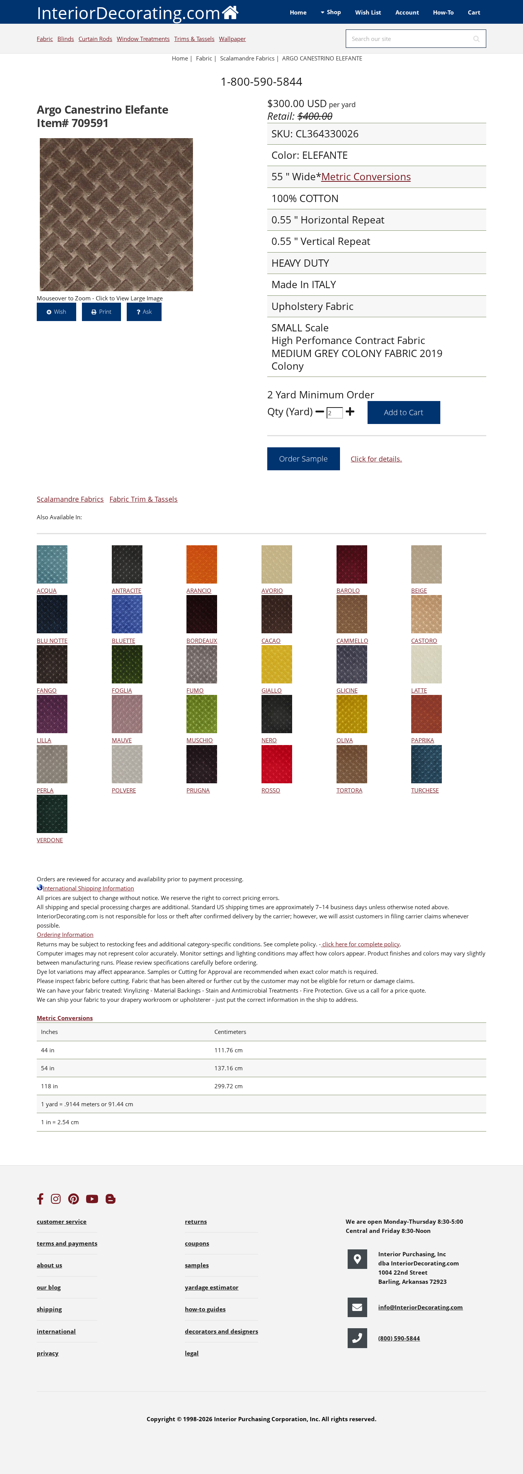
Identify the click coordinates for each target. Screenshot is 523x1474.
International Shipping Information (88, 888)
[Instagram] (56, 1201)
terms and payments (67, 1243)
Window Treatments (143, 38)
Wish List (368, 12)
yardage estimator (212, 1287)
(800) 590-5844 (399, 1338)
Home (298, 12)
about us (49, 1265)
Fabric (45, 38)
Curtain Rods (95, 38)
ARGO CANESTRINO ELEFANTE (322, 58)
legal (192, 1353)
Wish (60, 311)
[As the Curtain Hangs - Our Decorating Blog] (111, 1201)
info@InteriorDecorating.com (420, 1307)
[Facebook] (40, 1201)
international (56, 1331)
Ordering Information (65, 934)
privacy (48, 1353)
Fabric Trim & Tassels (144, 499)
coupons (197, 1243)
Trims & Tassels (194, 38)
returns (196, 1221)
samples (197, 1265)
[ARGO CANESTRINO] (116, 214)
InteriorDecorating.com (129, 12)
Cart (474, 12)
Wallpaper (232, 38)
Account (407, 12)
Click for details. (376, 458)
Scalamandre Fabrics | (249, 58)
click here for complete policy (360, 944)
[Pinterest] (73, 1201)
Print (105, 311)
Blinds (65, 38)
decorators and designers (221, 1331)
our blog (48, 1287)
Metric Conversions (366, 176)
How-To (443, 12)
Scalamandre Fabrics (70, 499)
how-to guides (205, 1309)
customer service (62, 1221)
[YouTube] (92, 1201)
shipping (49, 1309)
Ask (147, 311)
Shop (334, 12)
